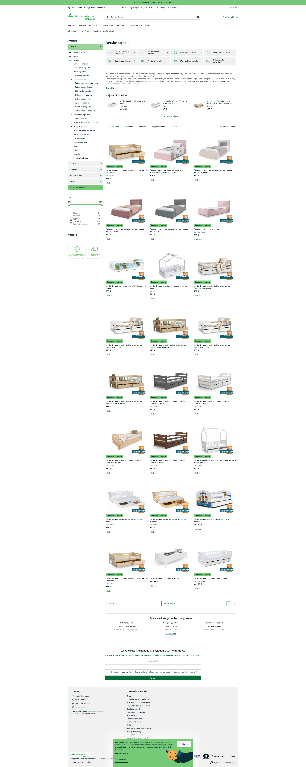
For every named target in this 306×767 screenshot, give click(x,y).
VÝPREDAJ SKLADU (77, 187)
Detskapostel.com (82, 703)
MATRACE (73, 164)
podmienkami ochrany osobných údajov (138, 672)
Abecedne (175, 126)
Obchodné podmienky (136, 712)
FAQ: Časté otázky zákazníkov (139, 706)
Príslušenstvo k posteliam (84, 130)
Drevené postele (80, 118)
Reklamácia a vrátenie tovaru (168, 8)
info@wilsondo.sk (82, 696)
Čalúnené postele (81, 64)
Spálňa (75, 56)
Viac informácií (121, 753)
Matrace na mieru (134, 722)
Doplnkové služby (134, 709)
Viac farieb (86, 221)
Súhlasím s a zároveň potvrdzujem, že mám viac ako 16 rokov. (154, 672)
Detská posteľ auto (82, 99)
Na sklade (86, 213)
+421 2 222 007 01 (82, 700)
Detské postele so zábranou (86, 83)
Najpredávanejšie (159, 126)
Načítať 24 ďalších (171, 603)
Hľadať (198, 17)
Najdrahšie (143, 126)
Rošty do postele (80, 126)
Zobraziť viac (170, 633)
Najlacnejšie (129, 126)
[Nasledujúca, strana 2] (229, 603)
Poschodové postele (82, 114)
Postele (76, 60)
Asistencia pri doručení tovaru (139, 728)
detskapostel (80, 707)
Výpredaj (86, 218)
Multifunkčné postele (83, 107)
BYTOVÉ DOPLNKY (77, 175)
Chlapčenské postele (83, 95)
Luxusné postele (80, 142)
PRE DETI (73, 181)
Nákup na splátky (134, 731)
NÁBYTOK (74, 47)
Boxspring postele (81, 76)
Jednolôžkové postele (82, 68)
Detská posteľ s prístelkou (85, 111)
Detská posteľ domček (84, 87)
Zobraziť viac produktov (169, 116)
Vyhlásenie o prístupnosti (137, 738)
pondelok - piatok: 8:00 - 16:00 (88, 712)
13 (234, 603)
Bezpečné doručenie (135, 719)
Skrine (75, 150)
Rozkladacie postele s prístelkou (87, 122)
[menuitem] (72, 26)
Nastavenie (121, 759)
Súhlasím (184, 744)
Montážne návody (134, 735)
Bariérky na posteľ (81, 134)
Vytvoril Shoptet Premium (224, 763)
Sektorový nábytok (80, 158)
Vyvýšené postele (82, 103)
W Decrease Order (86, 224)
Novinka (86, 216)
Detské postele (80, 79)
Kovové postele (80, 72)
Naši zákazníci (132, 715)
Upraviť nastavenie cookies (81, 762)
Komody (76, 146)
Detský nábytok (79, 52)
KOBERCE (73, 169)
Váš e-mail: (153, 661)
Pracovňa (76, 154)
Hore (112, 603)
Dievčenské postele (83, 91)
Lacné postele (79, 138)
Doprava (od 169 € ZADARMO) (141, 8)
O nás (123, 8)
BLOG (129, 725)
